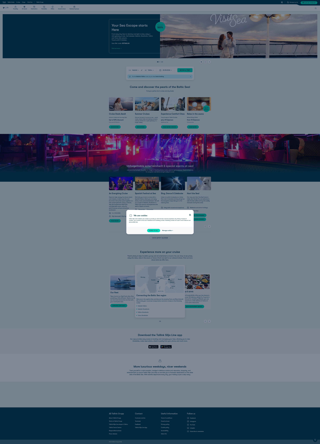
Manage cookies (167, 230)
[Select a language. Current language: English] (190, 215)
